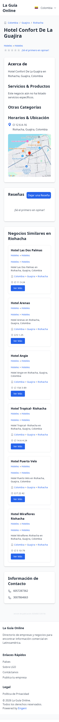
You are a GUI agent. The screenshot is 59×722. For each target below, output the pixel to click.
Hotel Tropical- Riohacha (28, 408)
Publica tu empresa (15, 677)
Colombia (13, 22)
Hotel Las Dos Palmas (26, 250)
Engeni (22, 708)
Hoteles (8, 45)
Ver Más (17, 288)
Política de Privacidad (16, 694)
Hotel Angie (19, 356)
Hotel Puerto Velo (24, 461)
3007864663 (20, 597)
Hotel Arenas (20, 303)
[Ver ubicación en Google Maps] (29, 155)
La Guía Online (10, 8)
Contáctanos (10, 672)
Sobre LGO (9, 667)
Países (6, 662)
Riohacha (38, 22)
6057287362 (20, 591)
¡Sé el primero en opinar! (35, 50)
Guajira (26, 22)
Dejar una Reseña (39, 195)
